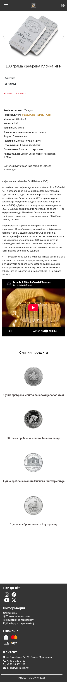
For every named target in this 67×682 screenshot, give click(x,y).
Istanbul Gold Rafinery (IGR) (36, 114)
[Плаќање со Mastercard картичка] (14, 637)
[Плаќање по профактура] (6, 637)
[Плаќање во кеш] (6, 643)
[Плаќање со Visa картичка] (14, 643)
